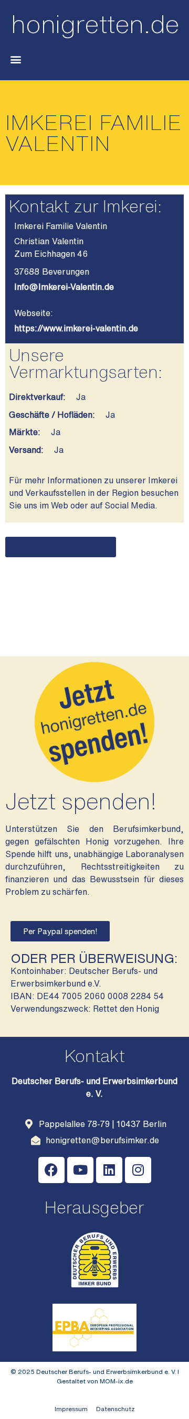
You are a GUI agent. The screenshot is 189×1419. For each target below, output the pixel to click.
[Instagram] (138, 1170)
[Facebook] (51, 1170)
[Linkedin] (109, 1170)
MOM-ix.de (116, 1381)
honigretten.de (95, 23)
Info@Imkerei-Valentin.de (64, 287)
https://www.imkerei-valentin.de (76, 328)
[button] (16, 59)
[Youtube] (80, 1170)
